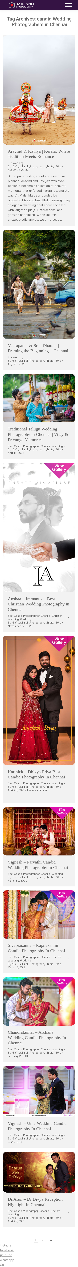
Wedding (57, 446)
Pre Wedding (16, 163)
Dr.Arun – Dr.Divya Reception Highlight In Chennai (35, 1202)
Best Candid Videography (23, 1210)
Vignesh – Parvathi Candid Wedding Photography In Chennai (38, 864)
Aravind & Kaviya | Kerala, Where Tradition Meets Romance (39, 154)
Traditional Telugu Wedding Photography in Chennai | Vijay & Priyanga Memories (38, 434)
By (34, 166)
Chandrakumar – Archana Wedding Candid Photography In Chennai (37, 1037)
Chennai (46, 446)
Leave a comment (37, 790)
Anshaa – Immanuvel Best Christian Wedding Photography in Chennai (38, 604)
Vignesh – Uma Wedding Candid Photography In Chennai (37, 1126)
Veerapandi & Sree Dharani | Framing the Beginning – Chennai (38, 348)
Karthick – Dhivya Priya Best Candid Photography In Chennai (36, 774)
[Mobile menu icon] (67, 5)
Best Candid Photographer (24, 446)
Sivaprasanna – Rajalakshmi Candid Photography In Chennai (36, 948)
